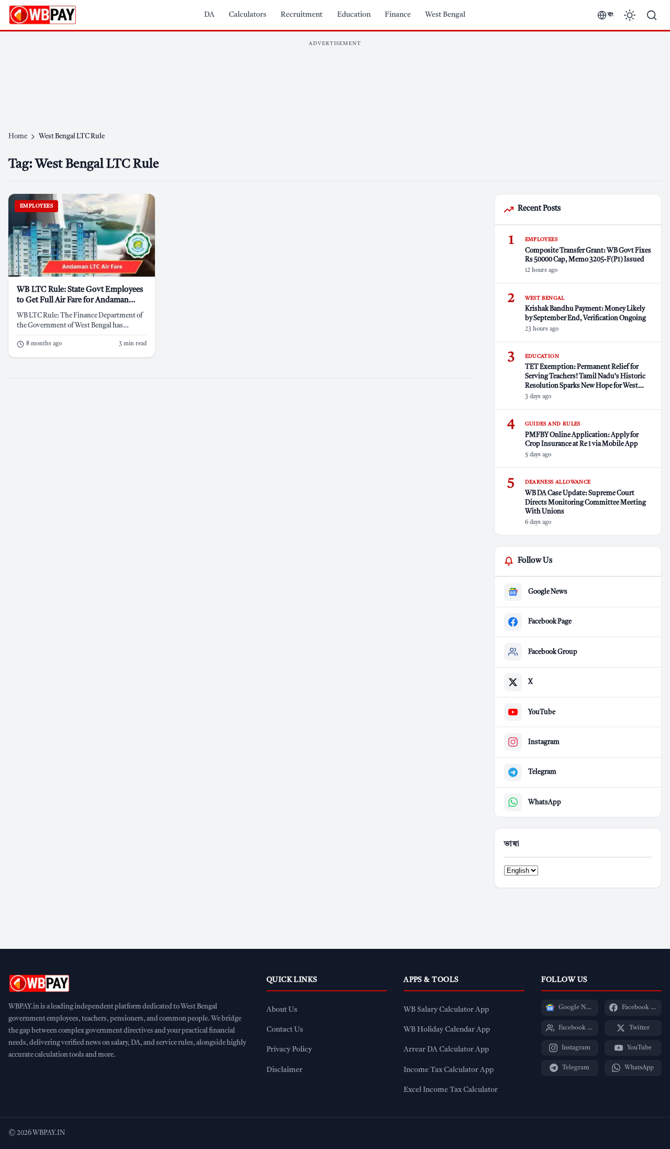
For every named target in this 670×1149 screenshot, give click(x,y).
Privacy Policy (289, 1049)
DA (209, 14)
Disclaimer (284, 1070)
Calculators (247, 14)
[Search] (652, 15)
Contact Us (284, 1029)
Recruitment (301, 14)
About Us (281, 1009)
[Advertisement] (335, 75)
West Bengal (445, 14)
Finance (398, 14)
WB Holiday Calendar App (447, 1029)
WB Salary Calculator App (446, 1009)
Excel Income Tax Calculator (451, 1090)
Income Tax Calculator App (449, 1070)
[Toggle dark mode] (630, 15)
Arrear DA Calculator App (446, 1049)
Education (354, 14)
